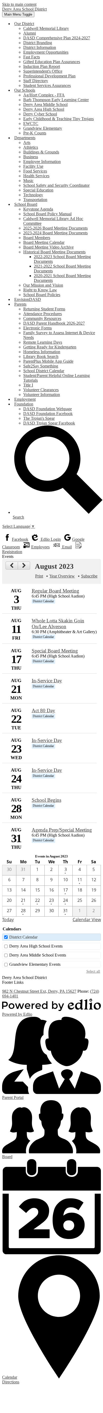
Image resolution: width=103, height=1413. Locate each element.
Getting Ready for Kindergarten (49, 347)
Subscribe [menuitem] (89, 576)
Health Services (36, 176)
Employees (40, 547)
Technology (33, 195)
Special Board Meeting (55, 651)
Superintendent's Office (42, 71)
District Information (39, 47)
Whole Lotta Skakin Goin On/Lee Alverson (58, 623)
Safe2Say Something (40, 366)
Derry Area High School (43, 109)
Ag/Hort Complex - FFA (44, 95)
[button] (24, 23)
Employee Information (42, 161)
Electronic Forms (37, 328)
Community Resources (42, 318)
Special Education (38, 190)
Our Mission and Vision (43, 285)
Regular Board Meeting (55, 591)
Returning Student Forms (44, 309)
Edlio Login (50, 539)
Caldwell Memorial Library (46, 28)
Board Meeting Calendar (43, 242)
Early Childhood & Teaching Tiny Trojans (58, 118)
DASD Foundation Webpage (47, 409)
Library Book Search (40, 356)
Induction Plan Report (41, 66)
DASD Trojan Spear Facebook (49, 423)
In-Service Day (47, 680)
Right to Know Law (40, 290)
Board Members (36, 237)
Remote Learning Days (42, 342)
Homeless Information (41, 351)
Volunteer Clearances (41, 390)
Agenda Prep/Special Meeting (62, 830)
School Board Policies (41, 294)
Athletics (30, 147)
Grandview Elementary (42, 128)
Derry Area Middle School (45, 104)
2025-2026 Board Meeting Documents (55, 228)
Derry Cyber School (40, 114)
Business (30, 157)
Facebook (20, 539)
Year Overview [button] (62, 576)
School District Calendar (43, 371)
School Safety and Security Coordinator (56, 185)
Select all (93, 971)
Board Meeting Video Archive (48, 247)
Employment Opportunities (45, 52)
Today (8, 919)
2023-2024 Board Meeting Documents (55, 233)
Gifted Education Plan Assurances (51, 61)
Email (66, 547)
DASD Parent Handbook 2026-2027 (54, 323)
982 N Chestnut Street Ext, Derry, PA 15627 (39, 991)
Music (28, 180)
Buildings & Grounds (41, 152)
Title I (28, 385)
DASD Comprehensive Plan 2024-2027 (56, 38)
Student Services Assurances (47, 85)
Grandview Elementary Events (34, 964)
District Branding (37, 42)
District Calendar (23, 937)
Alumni (29, 33)
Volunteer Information (41, 394)
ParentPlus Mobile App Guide (48, 361)
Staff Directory (35, 80)
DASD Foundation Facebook (48, 413)
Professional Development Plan (49, 76)
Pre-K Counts (34, 133)
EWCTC (30, 123)
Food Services (35, 171)
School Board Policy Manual (47, 214)
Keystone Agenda (38, 209)
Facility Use (33, 166)
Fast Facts (31, 57)
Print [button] (39, 576)
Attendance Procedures (42, 313)
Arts (26, 142)
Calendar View (87, 919)
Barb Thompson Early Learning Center (56, 99)
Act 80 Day (43, 710)
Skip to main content (19, 4)
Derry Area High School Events (36, 946)
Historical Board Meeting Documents (54, 252)
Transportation (35, 199)
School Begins (46, 800)
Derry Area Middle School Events (37, 955)
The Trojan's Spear (39, 418)
